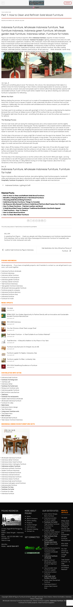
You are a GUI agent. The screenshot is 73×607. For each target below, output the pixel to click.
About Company (32, 518)
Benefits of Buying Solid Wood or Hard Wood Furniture (23, 198)
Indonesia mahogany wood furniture (13, 483)
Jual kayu (4, 394)
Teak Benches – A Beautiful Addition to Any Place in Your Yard (27, 340)
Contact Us (30, 531)
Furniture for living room (9, 380)
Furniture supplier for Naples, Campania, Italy (22, 353)
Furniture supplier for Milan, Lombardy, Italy (21, 359)
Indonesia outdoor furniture (10, 466)
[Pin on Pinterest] (39, 220)
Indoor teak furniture (51, 534)
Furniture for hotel (7, 298)
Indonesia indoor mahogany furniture (13, 464)
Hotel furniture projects (52, 548)
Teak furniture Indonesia (9, 284)
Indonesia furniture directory (10, 292)
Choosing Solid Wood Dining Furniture (17, 200)
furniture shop (49, 550)
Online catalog (31, 520)
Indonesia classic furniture (10, 479)
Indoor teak (48, 580)
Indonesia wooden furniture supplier (50, 519)
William (22, 20)
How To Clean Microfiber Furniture (16, 215)
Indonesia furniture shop (9, 294)
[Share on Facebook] (31, 220)
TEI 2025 (10, 308)
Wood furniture (49, 560)
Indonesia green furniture (38, 30)
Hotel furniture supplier (32, 180)
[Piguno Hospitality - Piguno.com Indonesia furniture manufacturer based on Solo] (36, 3)
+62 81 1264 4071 (13, 546)
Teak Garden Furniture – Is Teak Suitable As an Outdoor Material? (28, 334)
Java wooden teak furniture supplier (50, 569)
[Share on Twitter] (34, 220)
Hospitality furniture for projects (12, 180)
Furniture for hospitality (48, 527)
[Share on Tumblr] (45, 220)
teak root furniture (14, 47)
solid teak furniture (14, 49)
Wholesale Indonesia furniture (41, 27)
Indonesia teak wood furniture (11, 481)
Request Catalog (32, 529)
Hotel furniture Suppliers (46, 602)
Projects (29, 523)
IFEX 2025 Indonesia (14, 322)
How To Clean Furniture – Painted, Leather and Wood (23, 206)
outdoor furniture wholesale (19, 40)
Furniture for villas (7, 403)
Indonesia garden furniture (10, 279)
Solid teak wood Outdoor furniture (50, 577)
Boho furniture (49, 516)
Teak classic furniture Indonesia (12, 420)
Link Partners (31, 527)
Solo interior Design (50, 514)
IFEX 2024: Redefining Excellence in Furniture (22, 365)
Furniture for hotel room (9, 386)
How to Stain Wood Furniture (14, 212)
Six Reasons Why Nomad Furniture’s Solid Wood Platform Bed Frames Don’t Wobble (34, 204)
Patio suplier (48, 540)
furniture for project (37, 40)
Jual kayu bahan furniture (10, 282)
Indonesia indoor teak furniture (11, 462)
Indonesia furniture (12, 27)
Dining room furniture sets (10, 388)
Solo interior (55, 532)
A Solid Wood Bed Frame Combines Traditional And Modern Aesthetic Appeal (31, 208)
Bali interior (5, 405)
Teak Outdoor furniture (51, 524)
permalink (34, 226)
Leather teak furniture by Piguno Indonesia (18, 250)
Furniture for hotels (57, 33)
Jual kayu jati (5, 382)
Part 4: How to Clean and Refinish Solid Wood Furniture (23, 195)
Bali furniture (48, 536)
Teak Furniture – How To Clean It (15, 210)
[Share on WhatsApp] (28, 220)
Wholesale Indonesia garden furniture (13, 288)
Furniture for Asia (7, 487)
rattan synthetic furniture (44, 47)
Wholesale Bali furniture (9, 418)
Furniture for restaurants (10, 396)
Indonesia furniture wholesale (11, 271)
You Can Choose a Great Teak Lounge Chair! (21, 328)
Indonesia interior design (9, 407)
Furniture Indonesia (7, 273)
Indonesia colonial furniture (10, 475)
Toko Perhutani (6, 409)
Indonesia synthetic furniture (11, 468)
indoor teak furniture (26, 45)
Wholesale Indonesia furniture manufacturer (17, 601)
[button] (3, 2)
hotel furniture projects (52, 176)
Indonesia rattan (36, 33)
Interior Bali (48, 586)
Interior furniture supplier (41, 601)
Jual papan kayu (6, 413)
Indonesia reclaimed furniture (11, 472)
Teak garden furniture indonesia (12, 286)
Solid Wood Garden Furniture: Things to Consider (21, 202)
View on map (5, 540)
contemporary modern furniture (44, 45)
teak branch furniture (28, 47)
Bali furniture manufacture (10, 392)
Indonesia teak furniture (9, 377)
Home (29, 516)
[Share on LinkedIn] (42, 220)
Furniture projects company (10, 290)
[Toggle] (2, 185)
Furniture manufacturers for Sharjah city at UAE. (23, 347)
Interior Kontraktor (59, 597)
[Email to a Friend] (36, 220)
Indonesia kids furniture (9, 485)
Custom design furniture (49, 531)
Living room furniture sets (10, 411)
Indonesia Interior (50, 584)
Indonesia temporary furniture (11, 477)
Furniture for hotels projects (28, 602)
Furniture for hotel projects (10, 277)
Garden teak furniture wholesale (12, 399)
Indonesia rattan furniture (10, 275)
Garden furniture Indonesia (10, 470)
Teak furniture (6, 12)
